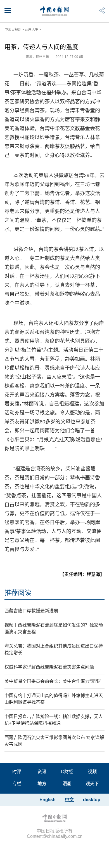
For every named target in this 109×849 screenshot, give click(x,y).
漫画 (67, 783)
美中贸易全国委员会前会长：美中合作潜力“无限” (52, 681)
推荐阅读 (17, 592)
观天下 (92, 783)
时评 (16, 771)
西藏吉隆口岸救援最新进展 (31, 610)
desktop (91, 799)
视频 (92, 771)
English (47, 799)
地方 (41, 783)
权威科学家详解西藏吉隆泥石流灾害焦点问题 (49, 667)
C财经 (67, 771)
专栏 (16, 783)
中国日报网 (12, 30)
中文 (69, 799)
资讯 (41, 771)
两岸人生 (31, 30)
